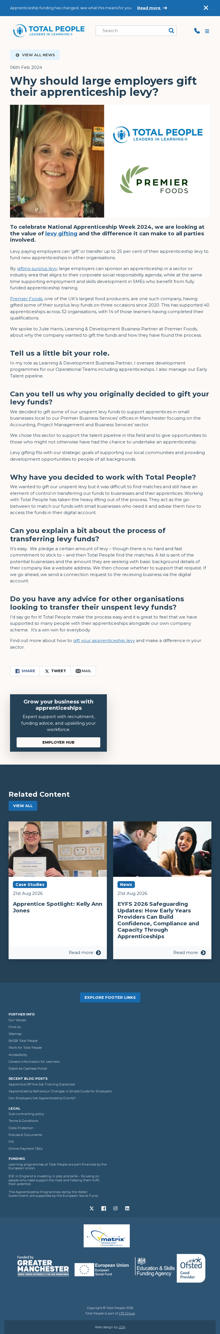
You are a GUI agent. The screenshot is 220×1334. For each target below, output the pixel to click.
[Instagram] (116, 1208)
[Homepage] (49, 30)
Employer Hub (58, 742)
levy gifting (61, 233)
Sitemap (15, 1034)
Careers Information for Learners (34, 1062)
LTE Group (127, 1313)
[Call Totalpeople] (197, 30)
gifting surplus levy (37, 268)
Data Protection (21, 1128)
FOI (11, 1142)
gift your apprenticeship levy (104, 640)
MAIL (85, 670)
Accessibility (18, 1055)
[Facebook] (104, 1208)
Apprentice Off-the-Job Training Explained (42, 1084)
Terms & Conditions (23, 1121)
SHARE (27, 670)
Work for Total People (25, 1048)
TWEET (58, 670)
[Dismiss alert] (206, 8)
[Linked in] (127, 1208)
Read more (149, 7)
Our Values (17, 1020)
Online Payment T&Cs (25, 1149)
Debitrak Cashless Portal (28, 1069)
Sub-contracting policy (26, 1114)
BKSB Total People (23, 1041)
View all (23, 805)
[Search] (171, 31)
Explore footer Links (110, 997)
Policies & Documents (25, 1135)
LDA (122, 1327)
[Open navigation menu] (207, 30)
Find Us (15, 1027)
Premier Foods (26, 298)
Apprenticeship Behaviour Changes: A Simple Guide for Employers (60, 1091)
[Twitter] (92, 1208)
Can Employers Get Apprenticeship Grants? (42, 1098)
